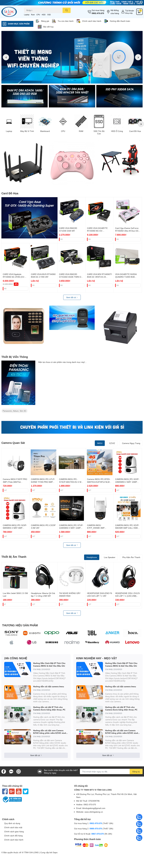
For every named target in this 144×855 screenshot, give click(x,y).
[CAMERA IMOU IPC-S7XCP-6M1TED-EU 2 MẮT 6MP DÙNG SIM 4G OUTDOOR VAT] (72, 462)
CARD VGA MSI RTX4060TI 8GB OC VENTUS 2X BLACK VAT (99, 277)
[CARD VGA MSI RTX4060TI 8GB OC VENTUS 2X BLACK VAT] (99, 257)
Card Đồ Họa (135, 131)
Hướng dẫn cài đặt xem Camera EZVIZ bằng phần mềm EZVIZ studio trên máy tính (50, 731)
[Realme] (72, 642)
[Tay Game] (71, 163)
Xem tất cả (71, 297)
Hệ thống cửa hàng (115, 11)
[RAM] (81, 121)
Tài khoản (129, 10)
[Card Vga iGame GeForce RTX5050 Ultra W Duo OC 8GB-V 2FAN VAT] (128, 211)
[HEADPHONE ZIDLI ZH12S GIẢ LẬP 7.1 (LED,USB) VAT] (128, 576)
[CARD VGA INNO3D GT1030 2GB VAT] (72, 211)
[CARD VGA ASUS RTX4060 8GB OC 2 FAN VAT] (43, 257)
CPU (38, 15)
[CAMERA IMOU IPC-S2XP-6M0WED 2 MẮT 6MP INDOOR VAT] (15, 508)
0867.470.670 (97, 834)
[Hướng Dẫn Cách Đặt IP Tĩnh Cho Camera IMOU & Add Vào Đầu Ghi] (17, 669)
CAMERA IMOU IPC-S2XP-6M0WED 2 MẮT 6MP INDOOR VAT (15, 528)
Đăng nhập (129, 13)
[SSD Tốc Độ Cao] (99, 121)
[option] (72, 57)
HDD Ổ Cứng (117, 131)
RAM (81, 131)
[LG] (31, 642)
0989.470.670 (96, 828)
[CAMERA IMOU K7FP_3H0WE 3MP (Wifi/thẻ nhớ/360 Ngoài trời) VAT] (99, 508)
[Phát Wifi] (24, 162)
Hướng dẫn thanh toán (120, 21)
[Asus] (72, 633)
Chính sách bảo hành (91, 21)
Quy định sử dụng (12, 823)
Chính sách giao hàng (14, 831)
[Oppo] (51, 633)
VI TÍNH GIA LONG (30, 852)
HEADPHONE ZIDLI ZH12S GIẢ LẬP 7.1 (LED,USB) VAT (127, 596)
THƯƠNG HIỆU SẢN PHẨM (20, 625)
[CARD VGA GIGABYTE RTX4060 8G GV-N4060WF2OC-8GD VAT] (99, 211)
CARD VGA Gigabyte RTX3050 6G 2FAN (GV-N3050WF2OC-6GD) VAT (14, 277)
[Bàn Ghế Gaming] (120, 158)
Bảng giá (45, 21)
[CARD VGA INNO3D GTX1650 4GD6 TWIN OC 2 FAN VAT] (72, 257)
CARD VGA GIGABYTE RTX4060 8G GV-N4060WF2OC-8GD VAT (98, 231)
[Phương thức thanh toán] (91, 845)
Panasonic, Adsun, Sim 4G (14, 411)
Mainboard (45, 131)
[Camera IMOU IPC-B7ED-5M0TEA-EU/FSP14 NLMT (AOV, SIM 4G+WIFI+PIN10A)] (99, 462)
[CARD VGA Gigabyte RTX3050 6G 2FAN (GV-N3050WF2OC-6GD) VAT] (15, 257)
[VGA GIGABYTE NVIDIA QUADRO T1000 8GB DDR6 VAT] (128, 257)
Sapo (55, 852)
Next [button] (138, 57)
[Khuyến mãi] (72, 2)
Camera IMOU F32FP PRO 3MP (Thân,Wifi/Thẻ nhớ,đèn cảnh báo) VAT (15, 482)
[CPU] (63, 121)
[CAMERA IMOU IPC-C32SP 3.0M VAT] (43, 508)
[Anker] (112, 633)
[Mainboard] (45, 121)
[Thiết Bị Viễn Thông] (18, 383)
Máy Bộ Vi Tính (27, 131)
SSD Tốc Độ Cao (99, 132)
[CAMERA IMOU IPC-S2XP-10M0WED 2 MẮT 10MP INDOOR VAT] (128, 462)
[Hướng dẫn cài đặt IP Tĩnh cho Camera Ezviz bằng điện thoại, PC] (17, 715)
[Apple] (11, 642)
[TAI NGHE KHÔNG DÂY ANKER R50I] (72, 576)
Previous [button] (6, 57)
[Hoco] (132, 633)
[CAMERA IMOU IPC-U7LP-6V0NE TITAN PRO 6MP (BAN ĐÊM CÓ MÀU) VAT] (43, 462)
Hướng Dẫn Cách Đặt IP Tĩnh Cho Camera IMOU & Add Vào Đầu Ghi (49, 664)
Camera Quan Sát (13, 442)
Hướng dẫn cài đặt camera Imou (48, 686)
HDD (44, 15)
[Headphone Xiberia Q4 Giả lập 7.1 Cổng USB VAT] (43, 576)
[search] (67, 10)
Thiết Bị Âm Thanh (13, 556)
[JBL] (92, 633)
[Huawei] (112, 642)
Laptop (26, 15)
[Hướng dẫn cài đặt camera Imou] (17, 692)
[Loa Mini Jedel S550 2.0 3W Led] (15, 576)
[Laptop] (9, 121)
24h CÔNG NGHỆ (15, 658)
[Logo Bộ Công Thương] (36, 799)
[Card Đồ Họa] (135, 121)
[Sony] (11, 633)
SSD (49, 15)
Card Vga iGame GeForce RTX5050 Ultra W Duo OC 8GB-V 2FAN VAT (127, 231)
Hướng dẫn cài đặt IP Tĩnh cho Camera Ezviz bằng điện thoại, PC (49, 708)
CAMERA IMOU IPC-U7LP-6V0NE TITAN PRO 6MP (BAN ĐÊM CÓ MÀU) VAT (43, 482)
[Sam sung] (51, 642)
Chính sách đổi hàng (13, 835)
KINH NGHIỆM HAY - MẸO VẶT (96, 658)
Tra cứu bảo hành (66, 21)
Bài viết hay (48, 26)
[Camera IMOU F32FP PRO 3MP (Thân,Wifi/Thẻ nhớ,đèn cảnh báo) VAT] (15, 462)
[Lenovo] (132, 642)
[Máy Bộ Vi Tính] (27, 121)
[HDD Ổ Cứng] (117, 121)
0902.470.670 (98, 13)
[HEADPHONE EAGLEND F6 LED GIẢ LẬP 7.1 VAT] (99, 576)
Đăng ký (136, 771)
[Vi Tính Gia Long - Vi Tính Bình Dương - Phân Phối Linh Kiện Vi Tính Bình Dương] (12, 12)
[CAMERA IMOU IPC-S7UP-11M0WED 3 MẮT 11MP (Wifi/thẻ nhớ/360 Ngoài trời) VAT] (72, 508)
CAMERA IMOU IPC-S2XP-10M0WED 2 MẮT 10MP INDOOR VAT (127, 482)
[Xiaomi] (31, 633)
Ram (33, 15)
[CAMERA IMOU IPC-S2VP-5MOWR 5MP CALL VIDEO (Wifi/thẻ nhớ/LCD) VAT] (128, 508)
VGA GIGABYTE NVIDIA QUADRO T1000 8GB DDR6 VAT (126, 277)
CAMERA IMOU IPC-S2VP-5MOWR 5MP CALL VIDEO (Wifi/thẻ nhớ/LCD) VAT (127, 528)
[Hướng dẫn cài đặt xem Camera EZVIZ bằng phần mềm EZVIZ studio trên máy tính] (17, 736)
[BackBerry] (92, 642)
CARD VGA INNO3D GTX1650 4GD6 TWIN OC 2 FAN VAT (71, 277)
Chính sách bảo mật (13, 827)
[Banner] (24, 96)
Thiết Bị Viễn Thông (14, 356)
